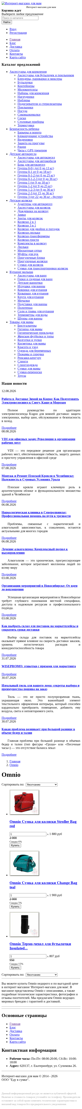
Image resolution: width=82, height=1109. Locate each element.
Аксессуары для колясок (34, 207)
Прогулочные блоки (31, 257)
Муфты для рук (28, 254)
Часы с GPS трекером (32, 150)
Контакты (16, 53)
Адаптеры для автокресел (35, 204)
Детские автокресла (23, 154)
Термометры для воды (33, 315)
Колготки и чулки (30, 340)
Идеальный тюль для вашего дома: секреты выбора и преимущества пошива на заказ (40, 687)
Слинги (23, 361)
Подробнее (9, 427)
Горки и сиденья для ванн (35, 279)
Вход (13, 29)
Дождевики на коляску (33, 211)
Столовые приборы (31, 121)
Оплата (15, 50)
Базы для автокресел (31, 164)
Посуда (22, 111)
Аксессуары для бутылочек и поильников (46, 75)
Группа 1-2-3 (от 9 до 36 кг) (36, 189)
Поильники (25, 107)
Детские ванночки (30, 282)
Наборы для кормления (33, 93)
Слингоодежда (28, 365)
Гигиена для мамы (30, 329)
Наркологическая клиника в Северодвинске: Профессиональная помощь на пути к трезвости (36, 514)
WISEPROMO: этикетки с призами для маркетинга (39, 666)
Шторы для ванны (30, 318)
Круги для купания (31, 297)
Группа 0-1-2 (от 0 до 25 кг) (36, 175)
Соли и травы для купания (36, 311)
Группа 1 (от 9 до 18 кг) (34, 182)
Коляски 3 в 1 (27, 225)
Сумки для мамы (29, 368)
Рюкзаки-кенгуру (29, 357)
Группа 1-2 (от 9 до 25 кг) (35, 186)
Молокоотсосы (28, 89)
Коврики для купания (32, 290)
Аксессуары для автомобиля (37, 161)
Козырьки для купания (33, 293)
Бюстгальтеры (27, 325)
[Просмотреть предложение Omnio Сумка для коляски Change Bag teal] (24, 875)
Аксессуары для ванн (32, 275)
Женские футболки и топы (36, 336)
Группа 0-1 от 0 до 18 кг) (34, 171)
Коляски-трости (28, 239)
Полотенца (25, 307)
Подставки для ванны (32, 304)
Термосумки (26, 125)
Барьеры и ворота (29, 132)
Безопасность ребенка (24, 129)
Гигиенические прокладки (36, 332)
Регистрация (18, 32)
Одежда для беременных (34, 350)
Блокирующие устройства (35, 136)
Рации (22, 146)
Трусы (22, 375)
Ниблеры (24, 100)
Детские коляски (21, 200)
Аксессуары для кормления (28, 71)
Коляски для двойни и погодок (39, 229)
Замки (22, 214)
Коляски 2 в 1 (27, 222)
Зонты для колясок (30, 218)
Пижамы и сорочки (31, 354)
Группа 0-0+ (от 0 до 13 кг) (36, 168)
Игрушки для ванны (31, 286)
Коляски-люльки (29, 232)
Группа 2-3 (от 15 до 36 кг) (36, 193)
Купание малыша (21, 272)
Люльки (23, 247)
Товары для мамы (21, 322)
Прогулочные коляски (33, 261)
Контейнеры (26, 86)
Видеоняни (25, 139)
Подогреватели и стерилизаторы (40, 104)
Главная (15, 39)
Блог (13, 43)
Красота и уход (28, 347)
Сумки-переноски (30, 372)
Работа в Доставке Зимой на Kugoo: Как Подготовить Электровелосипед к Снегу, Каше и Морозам (40, 400)
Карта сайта (18, 57)
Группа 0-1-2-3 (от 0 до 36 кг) (37, 179)
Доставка (16, 46)
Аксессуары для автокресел (36, 157)
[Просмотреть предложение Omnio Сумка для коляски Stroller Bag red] (24, 814)
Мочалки (24, 300)
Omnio (14, 765)
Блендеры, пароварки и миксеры (40, 78)
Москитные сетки (30, 250)
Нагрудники (26, 96)
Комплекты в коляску (32, 243)
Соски (22, 118)
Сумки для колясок (30, 264)
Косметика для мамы (32, 343)
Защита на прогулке (31, 143)
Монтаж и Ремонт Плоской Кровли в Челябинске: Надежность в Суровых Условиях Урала (38, 477)
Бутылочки (25, 82)
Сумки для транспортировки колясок (43, 268)
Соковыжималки (29, 114)
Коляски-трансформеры (34, 236)
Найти (6, 22)
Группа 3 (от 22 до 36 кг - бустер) (40, 197)
